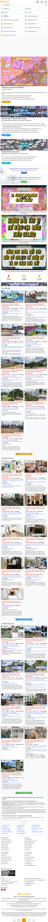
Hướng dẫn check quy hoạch (6, 841)
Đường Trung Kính (6, 543)
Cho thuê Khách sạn (28, 863)
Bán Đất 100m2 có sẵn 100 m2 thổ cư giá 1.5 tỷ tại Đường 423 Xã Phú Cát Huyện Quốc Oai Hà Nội (12, 435)
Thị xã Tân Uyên (41, 312)
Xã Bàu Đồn (5, 747)
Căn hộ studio (33, 485)
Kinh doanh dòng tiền (17, 346)
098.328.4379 (33, 906)
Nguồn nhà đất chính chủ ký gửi (30, 841)
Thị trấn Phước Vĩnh (7, 377)
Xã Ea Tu (38, 647)
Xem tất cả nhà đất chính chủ (24, 792)
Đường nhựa (9, 346)
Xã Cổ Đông (35, 409)
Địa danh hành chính (28, 847)
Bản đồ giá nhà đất (4, 844)
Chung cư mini (39, 485)
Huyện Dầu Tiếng (12, 310)
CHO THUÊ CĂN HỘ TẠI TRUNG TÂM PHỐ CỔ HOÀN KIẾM (35, 474)
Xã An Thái (5, 409)
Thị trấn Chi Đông (13, 514)
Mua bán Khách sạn (5, 863)
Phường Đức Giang (37, 713)
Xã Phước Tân (5, 713)
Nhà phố (32, 579)
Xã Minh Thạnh (6, 309)
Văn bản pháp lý (4, 885)
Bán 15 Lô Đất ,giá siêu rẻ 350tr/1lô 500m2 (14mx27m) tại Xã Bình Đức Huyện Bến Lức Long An (35, 338)
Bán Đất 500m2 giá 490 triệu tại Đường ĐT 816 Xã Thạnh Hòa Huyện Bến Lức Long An (35, 674)
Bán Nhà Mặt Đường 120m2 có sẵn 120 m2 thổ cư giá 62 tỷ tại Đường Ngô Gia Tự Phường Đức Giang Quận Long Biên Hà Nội (35, 707)
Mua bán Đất (3, 855)
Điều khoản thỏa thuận (5, 880)
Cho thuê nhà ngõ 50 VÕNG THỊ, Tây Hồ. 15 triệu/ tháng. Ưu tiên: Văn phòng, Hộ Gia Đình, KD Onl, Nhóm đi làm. (12, 571)
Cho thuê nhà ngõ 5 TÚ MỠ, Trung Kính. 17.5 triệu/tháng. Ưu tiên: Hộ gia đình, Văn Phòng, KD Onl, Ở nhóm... (12, 539)
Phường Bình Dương (36, 309)
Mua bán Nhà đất (4, 852)
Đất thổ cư (9, 313)
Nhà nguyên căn (34, 516)
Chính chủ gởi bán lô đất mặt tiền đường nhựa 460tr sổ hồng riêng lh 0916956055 (12, 371)
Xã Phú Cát (9, 440)
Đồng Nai (12, 712)
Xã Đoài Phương (36, 408)
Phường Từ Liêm (15, 479)
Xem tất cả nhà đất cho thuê (24, 619)
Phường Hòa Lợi (6, 644)
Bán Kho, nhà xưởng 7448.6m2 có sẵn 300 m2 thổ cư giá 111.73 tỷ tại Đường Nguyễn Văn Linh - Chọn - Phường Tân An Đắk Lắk (35, 640)
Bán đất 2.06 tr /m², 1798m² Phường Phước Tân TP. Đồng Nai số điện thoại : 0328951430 (12, 707)
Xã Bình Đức (28, 342)
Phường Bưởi (12, 577)
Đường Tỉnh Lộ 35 (6, 512)
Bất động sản (27, 837)
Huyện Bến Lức (35, 344)
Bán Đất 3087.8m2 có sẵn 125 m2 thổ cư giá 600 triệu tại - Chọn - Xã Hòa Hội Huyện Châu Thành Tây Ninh (12, 774)
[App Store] (11, 871)
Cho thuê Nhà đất (27, 852)
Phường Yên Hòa (13, 543)
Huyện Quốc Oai (15, 441)
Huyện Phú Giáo (14, 377)
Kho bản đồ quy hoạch (5, 839)
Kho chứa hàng (43, 651)
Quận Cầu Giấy (39, 514)
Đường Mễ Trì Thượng (7, 479)
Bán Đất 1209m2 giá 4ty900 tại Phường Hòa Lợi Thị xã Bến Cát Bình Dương (12, 640)
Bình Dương (18, 310)
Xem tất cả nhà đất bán (24, 454)
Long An (39, 344)
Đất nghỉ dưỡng (8, 380)
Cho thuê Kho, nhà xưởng (29, 860)
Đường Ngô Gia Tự (30, 712)
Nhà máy (32, 651)
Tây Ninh (33, 342)
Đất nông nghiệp (15, 313)
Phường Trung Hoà (14, 545)
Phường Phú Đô (35, 545)
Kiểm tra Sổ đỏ (27, 849)
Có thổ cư (6, 347)
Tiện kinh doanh (11, 347)
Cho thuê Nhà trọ (27, 862)
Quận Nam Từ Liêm (43, 545)
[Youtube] (5, 889)
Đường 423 (5, 440)
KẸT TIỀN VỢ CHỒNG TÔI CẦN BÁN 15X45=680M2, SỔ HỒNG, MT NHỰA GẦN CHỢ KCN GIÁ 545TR (11, 305)
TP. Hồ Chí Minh (12, 309)
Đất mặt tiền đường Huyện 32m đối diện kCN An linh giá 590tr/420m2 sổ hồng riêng (35, 371)
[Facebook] (2, 889)
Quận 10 (37, 747)
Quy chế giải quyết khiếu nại (29, 883)
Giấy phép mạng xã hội (28, 881)
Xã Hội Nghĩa (29, 377)
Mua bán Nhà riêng (4, 853)
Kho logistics (27, 652)
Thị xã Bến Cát (12, 646)
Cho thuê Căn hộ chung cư (29, 857)
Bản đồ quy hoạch (4, 837)
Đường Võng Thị (6, 575)
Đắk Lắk (44, 644)
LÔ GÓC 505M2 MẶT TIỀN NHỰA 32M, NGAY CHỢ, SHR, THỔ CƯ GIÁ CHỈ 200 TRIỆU (12, 338)
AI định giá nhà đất (4, 847)
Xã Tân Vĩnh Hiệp (12, 342)
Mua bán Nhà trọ (4, 862)
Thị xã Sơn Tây (41, 409)
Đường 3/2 (28, 745)
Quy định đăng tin (27, 885)
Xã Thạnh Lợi (35, 679)
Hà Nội (41, 408)
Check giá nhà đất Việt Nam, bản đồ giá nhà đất (24, 284)
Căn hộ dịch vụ (34, 750)
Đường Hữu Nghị (29, 408)
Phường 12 (33, 747)
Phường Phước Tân (6, 712)
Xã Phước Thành (6, 408)
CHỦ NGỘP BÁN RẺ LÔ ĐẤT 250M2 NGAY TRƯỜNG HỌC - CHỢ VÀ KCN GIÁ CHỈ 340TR (35, 305)
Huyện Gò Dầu (11, 747)
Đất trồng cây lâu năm (35, 346)
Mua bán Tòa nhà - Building (6, 860)
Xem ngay (24, 172)
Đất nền (13, 379)
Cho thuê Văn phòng (28, 858)
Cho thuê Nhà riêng (28, 853)
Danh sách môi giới (28, 846)
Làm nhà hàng (18, 347)
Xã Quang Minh (13, 512)
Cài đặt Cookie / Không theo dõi (7, 883)
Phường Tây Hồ (13, 575)
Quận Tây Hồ (17, 577)
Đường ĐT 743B (6, 342)
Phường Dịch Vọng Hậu (31, 514)
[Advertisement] (24, 46)
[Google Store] (11, 874)
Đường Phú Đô (29, 543)
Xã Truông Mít (5, 745)
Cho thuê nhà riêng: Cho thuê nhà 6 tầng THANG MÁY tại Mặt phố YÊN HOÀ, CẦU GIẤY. (12, 602)
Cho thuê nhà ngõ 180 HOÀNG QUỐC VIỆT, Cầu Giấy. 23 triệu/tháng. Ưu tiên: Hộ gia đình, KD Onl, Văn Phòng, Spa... (35, 508)
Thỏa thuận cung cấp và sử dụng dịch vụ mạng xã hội (34, 880)
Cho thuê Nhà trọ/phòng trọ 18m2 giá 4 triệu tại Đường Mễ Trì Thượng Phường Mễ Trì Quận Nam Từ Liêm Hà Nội (12, 474)
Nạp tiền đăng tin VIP (28, 844)
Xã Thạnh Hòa (11, 679)
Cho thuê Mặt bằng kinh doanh (30, 865)
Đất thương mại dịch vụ (40, 379)
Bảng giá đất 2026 (4, 846)
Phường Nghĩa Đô (29, 575)
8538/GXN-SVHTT (27, 901)
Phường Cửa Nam (39, 479)
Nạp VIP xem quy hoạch (5, 842)
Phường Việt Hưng (37, 712)
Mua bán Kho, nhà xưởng (6, 858)
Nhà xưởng (37, 651)
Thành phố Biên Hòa (13, 713)
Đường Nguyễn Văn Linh (31, 644)
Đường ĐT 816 (5, 679)
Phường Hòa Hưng (34, 745)
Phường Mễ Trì (14, 480)
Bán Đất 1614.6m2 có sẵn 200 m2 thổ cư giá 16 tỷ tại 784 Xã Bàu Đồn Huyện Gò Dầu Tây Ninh (12, 741)
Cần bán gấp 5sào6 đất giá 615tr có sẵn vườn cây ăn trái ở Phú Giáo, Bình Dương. (12, 403)
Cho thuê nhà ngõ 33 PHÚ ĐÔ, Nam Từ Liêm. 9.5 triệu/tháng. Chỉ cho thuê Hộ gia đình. (35, 539)
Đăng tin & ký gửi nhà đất (29, 842)
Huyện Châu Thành (11, 780)
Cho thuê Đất (27, 855)
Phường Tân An (39, 644)
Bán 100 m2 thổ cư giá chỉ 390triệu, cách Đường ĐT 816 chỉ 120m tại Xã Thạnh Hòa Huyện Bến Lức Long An (11, 674)
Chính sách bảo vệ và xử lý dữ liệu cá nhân (9, 881)
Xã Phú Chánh (35, 312)
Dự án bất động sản (28, 839)
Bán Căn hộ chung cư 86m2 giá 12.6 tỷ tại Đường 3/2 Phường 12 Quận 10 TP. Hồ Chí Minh (34, 741)
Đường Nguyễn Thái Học (31, 479)
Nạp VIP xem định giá (5, 849)
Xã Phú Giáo (5, 375)
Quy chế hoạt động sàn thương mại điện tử (32, 878)
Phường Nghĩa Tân (30, 577)
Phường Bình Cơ (29, 375)
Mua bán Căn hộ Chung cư (6, 857)
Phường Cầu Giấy (29, 512)
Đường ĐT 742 (29, 309)
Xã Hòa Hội (5, 779)
